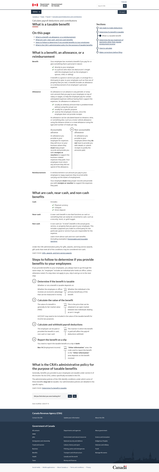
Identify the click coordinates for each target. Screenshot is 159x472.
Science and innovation (102, 437)
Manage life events (101, 453)
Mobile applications (49, 467)
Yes (70, 396)
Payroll (48, 17)
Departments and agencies (72, 430)
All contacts (36, 430)
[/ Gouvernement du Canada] (47, 5)
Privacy (88, 467)
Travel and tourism (38, 445)
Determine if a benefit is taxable (111, 32)
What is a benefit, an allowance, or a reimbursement (56, 37)
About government (101, 430)
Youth (97, 449)
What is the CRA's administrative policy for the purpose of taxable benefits (64, 45)
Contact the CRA (37, 418)
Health (34, 456)
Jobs (33, 437)
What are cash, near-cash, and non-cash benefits (54, 40)
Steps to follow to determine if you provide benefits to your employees (62, 42)
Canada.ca (35, 17)
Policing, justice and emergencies (74, 449)
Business (35, 449)
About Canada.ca (62, 467)
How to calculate (105, 48)
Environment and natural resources (75, 437)
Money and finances (70, 460)
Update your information (72, 418)
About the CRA (99, 418)
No (75, 396)
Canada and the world (71, 456)
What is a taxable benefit (111, 36)
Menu (35, 12)
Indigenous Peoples (101, 441)
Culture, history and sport (72, 445)
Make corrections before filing (110, 52)
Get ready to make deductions (110, 28)
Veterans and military (102, 445)
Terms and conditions (77, 467)
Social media (36, 467)
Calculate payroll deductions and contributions (67, 17)
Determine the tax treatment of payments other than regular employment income (111, 42)
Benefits (34, 453)
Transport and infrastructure (73, 453)
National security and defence (73, 441)
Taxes (42, 17)
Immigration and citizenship (41, 441)
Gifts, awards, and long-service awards (57, 253)
